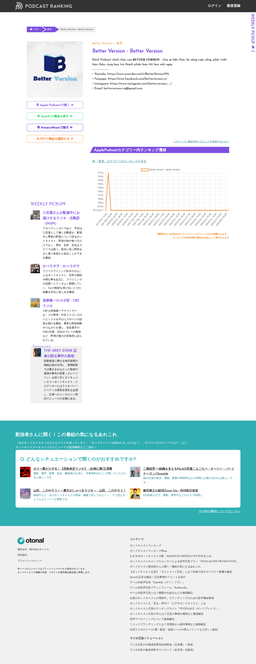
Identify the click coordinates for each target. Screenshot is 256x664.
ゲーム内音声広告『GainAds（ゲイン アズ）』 (157, 582)
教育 (119, 43)
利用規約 (22, 555)
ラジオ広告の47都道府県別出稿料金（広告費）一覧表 (161, 644)
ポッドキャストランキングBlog (148, 551)
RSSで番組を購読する (55, 138)
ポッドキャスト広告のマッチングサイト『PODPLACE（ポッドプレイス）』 (175, 608)
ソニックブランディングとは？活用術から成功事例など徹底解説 (168, 624)
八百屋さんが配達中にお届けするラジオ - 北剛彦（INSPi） (61, 218)
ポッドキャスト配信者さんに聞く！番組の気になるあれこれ (165, 566)
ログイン (214, 6)
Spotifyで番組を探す (55, 116)
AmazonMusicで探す (55, 127)
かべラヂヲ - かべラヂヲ (61, 266)
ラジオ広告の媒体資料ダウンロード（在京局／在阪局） (162, 650)
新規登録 (233, 6)
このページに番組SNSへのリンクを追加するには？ (201, 141)
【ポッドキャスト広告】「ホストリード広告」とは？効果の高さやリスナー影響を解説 (181, 572)
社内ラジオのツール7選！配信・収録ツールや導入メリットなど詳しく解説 (174, 629)
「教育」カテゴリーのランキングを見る (120, 161)
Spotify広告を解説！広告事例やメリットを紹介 (158, 577)
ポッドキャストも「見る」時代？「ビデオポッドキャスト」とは (168, 603)
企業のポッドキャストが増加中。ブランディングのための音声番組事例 (172, 598)
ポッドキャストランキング (145, 545)
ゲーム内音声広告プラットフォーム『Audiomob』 (159, 587)
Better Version (102, 43)
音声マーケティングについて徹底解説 (152, 619)
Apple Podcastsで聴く (55, 105)
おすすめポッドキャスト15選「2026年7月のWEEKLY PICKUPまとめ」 (172, 556)
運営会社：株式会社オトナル (33, 549)
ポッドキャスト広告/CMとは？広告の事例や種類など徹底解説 (167, 614)
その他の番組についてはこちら (219, 511)
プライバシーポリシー (29, 561)
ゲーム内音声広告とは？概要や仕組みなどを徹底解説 (161, 593)
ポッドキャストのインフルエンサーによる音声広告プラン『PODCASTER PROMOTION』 (184, 561)
